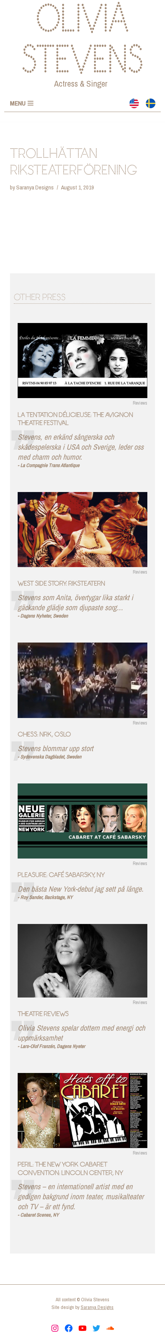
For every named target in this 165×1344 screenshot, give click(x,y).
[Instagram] (54, 1328)
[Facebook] (68, 1328)
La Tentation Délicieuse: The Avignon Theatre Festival (75, 418)
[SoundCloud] (110, 1328)
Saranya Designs (35, 187)
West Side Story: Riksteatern (61, 583)
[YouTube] (82, 1328)
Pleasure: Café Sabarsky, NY (61, 874)
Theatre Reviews (43, 1013)
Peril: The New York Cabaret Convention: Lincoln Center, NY (70, 1168)
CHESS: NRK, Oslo (44, 734)
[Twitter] (96, 1328)
